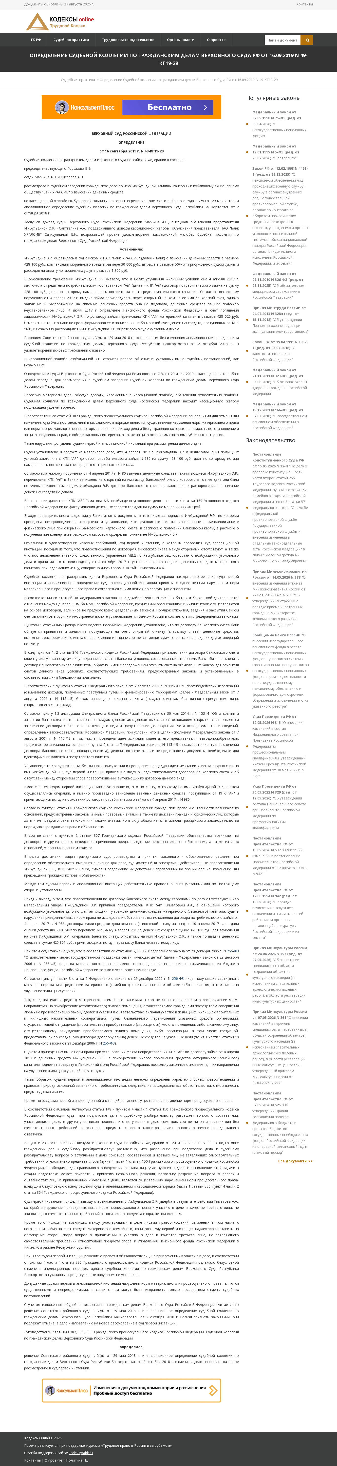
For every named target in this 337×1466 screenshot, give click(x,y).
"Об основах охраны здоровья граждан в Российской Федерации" (279, 382)
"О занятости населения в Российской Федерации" (280, 350)
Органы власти (180, 39)
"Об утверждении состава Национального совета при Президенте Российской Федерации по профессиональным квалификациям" (279, 807)
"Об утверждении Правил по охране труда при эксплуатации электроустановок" (280, 319)
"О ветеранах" (276, 152)
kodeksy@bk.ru (81, 1452)
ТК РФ (35, 39)
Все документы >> (295, 1161)
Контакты (304, 4)
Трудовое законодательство (128, 39)
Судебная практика (71, 39)
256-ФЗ (233, 951)
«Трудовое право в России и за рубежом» (136, 1445)
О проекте (216, 39)
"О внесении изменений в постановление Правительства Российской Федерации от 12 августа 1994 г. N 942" (279, 856)
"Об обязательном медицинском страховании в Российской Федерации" (278, 285)
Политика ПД (77, 1460)
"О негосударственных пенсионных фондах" (279, 124)
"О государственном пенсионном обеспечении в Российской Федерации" (279, 416)
